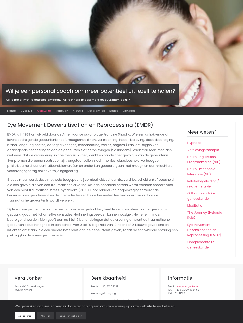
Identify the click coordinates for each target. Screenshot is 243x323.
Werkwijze (43, 111)
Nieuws (78, 111)
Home (11, 111)
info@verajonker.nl (187, 286)
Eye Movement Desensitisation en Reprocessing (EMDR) (204, 230)
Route (113, 111)
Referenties (96, 111)
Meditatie (194, 205)
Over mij (26, 111)
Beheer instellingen (71, 315)
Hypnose (194, 143)
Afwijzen (46, 315)
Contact (129, 111)
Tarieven (62, 111)
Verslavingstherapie (203, 150)
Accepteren (25, 315)
